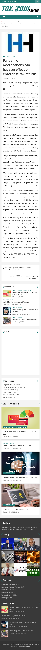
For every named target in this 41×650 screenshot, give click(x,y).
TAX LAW (16, 644)
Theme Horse (33, 644)
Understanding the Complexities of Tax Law (20, 477)
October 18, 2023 (17, 322)
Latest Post (9, 287)
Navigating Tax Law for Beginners (24, 319)
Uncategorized (28, 290)
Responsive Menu (37, 1)
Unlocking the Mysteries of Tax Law (16, 302)
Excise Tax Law (8, 390)
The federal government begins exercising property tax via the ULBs (18, 269)
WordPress (27, 647)
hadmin (25, 297)
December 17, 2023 (9, 304)
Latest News (8, 603)
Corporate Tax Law (9, 385)
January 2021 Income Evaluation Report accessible (23, 277)
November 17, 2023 (18, 314)
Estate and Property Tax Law (12, 387)
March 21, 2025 (17, 297)
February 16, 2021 (8, 78)
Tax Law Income (9, 56)
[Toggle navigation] (4, 17)
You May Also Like (11, 404)
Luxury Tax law (8, 392)
